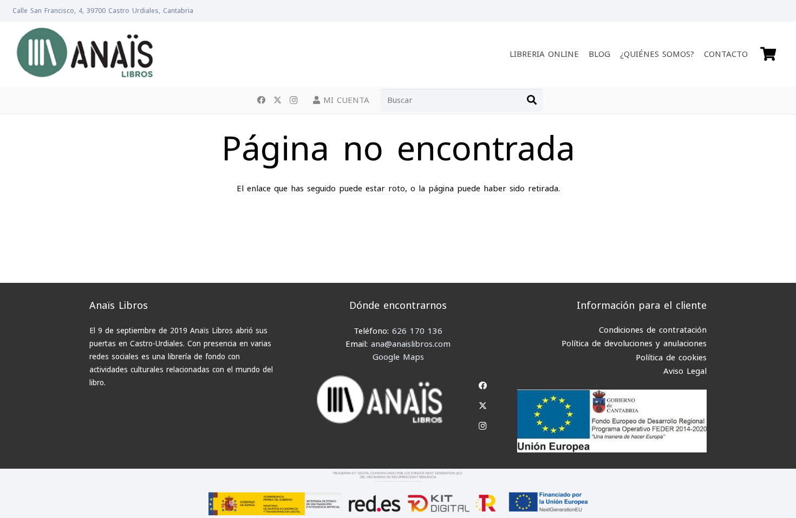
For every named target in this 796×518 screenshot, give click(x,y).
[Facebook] (261, 100)
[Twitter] (277, 100)
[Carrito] (768, 54)
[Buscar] (532, 100)
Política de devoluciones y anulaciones (634, 343)
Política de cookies (671, 357)
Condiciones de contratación (653, 330)
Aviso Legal (685, 371)
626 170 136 (417, 331)
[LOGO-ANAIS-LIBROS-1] (84, 54)
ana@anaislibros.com (411, 344)
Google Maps (398, 357)
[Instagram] (293, 100)
